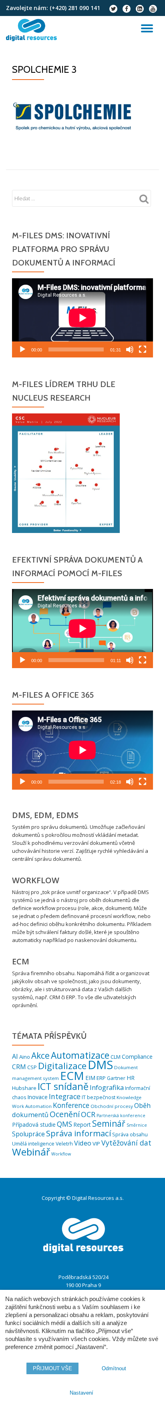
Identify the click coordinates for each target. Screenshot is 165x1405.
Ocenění (65, 1114)
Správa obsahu (130, 1134)
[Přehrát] (22, 349)
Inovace (37, 1097)
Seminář (108, 1123)
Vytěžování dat (126, 1143)
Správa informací (78, 1133)
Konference (71, 1105)
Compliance (137, 1056)
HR (131, 1078)
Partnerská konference (121, 1115)
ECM (72, 1075)
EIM (90, 1078)
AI (15, 1056)
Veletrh (64, 1143)
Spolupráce (28, 1134)
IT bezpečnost (98, 1097)
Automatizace (80, 1055)
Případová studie (34, 1124)
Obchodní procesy (112, 1106)
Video (82, 1143)
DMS (100, 1065)
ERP (101, 1078)
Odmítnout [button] (114, 1368)
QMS (64, 1124)
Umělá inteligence (33, 1143)
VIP (96, 1143)
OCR (88, 1114)
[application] (82, 317)
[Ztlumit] (130, 349)
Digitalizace (62, 1066)
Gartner (116, 1078)
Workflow (61, 1154)
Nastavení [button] (81, 1393)
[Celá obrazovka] (143, 349)
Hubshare (24, 1088)
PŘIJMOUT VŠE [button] (52, 1368)
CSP (32, 1067)
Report (82, 1124)
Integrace (64, 1096)
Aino (24, 1056)
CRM (19, 1066)
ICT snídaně (63, 1086)
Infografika (107, 1087)
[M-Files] (33, 30)
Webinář (31, 1151)
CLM (116, 1056)
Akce (40, 1055)
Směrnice (137, 1125)
